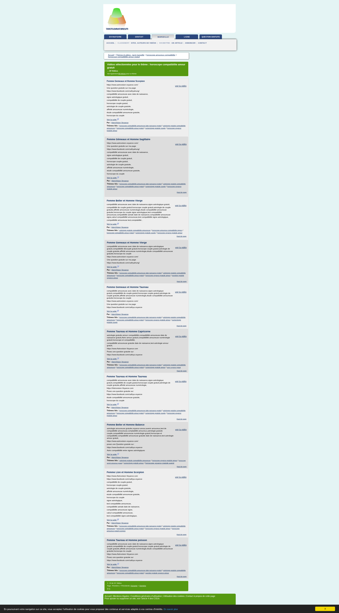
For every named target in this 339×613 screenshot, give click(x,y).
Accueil (110, 43)
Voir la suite (112, 120)
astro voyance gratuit (174, 367)
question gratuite (211, 37)
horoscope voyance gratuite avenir (159, 463)
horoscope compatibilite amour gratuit (130, 128)
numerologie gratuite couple (155, 128)
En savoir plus (171, 609)
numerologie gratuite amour (155, 367)
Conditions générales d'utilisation (146, 596)
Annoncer (190, 43)
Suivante (134, 586)
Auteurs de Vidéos (146, 43)
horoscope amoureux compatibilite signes (167, 230)
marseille (163, 37)
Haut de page (182, 192)
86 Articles (122, 74)
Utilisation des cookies (173, 596)
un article (177, 43)
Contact (202, 43)
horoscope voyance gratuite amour (169, 233)
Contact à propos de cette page (200, 596)
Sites (133, 43)
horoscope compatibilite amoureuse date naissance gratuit (140, 126)
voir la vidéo (180, 86)
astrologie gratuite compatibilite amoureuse (134, 230)
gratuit (139, 37)
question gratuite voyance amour (157, 573)
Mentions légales (121, 596)
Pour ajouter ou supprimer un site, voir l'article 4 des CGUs (132, 598)
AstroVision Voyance (119, 123)
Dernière (143, 586)
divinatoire (115, 37)
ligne (187, 37)
